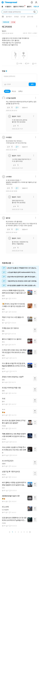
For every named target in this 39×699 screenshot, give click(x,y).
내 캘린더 (8, 6)
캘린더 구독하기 (18, 6)
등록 (32, 84)
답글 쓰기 (25, 107)
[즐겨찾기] (13, 263)
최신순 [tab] (14, 91)
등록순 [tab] (20, 91)
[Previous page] (9, 532)
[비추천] (12, 107)
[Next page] (30, 532)
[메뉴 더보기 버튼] (3, 17)
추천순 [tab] (7, 91)
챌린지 (29, 6)
